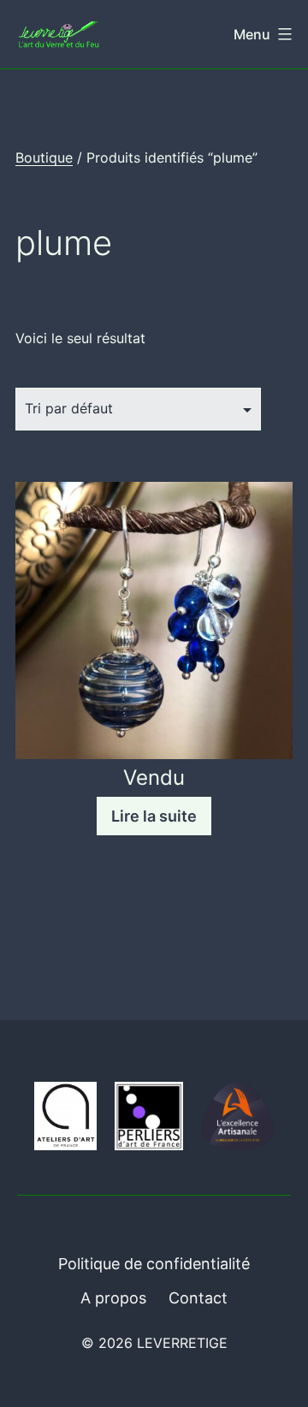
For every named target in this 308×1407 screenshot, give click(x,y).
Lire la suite (154, 816)
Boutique (44, 157)
